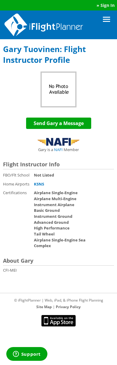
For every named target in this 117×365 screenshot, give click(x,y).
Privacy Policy (68, 306)
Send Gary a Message (59, 123)
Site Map (44, 306)
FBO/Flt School (16, 175)
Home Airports (16, 184)
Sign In (107, 5)
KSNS (39, 184)
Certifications (15, 192)
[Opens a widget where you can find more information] (26, 354)
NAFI (58, 149)
